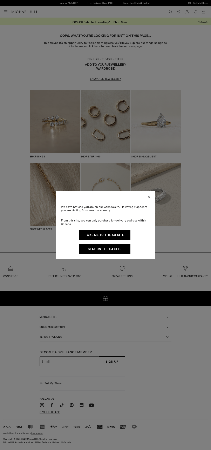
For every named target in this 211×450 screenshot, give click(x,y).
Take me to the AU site (104, 235)
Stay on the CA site (104, 249)
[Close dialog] (149, 197)
